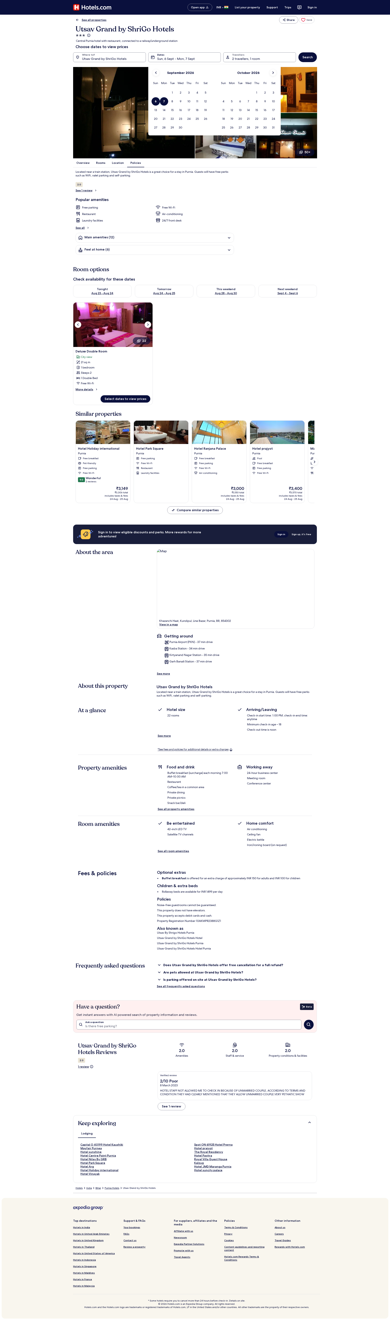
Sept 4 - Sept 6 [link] (287, 293)
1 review (83, 1066)
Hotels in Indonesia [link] (84, 1259)
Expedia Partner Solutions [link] (189, 1243)
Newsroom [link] (180, 1237)
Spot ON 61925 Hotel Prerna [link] (213, 1144)
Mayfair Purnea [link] (91, 1148)
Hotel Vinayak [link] (90, 1174)
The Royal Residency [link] (208, 1152)
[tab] (87, 1133)
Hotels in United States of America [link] (94, 1253)
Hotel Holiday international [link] (99, 1170)
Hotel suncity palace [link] (208, 1170)
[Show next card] (314, 462)
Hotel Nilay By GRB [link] (93, 1159)
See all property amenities (176, 809)
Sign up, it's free (301, 534)
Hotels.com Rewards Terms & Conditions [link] (241, 1258)
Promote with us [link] (184, 1250)
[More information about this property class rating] (88, 35)
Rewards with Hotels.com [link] (290, 1246)
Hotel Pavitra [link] (203, 1155)
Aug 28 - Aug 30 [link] (226, 293)
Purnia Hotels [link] (112, 1188)
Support (272, 7)
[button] (172, 93)
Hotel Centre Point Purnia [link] (98, 1155)
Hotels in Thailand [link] (83, 1246)
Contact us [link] (130, 1240)
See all (80, 228)
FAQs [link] (126, 1233)
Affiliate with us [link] (183, 1230)
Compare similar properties (198, 510)
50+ (307, 152)
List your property (247, 7)
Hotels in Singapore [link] (84, 1266)
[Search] (309, 1024)
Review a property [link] (134, 1246)
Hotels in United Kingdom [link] (88, 1240)
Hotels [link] (79, 1188)
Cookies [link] (229, 1240)
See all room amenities (173, 851)
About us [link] (280, 1227)
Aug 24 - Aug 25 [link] (164, 293)
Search (307, 57)
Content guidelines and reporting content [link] (244, 1248)
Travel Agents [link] (182, 1256)
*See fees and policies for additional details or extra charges (193, 749)
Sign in (312, 7)
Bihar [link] (98, 1188)
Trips (287, 7)
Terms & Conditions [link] (236, 1227)
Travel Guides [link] (283, 1240)
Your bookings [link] (132, 1227)
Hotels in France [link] (82, 1279)
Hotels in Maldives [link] (84, 1272)
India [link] (89, 1188)
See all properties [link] (94, 20)
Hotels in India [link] (81, 1227)
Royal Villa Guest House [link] (210, 1159)
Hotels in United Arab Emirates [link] (91, 1233)
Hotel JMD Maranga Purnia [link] (212, 1166)
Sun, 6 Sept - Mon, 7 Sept (176, 59)
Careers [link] (279, 1233)
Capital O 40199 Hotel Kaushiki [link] (101, 1144)
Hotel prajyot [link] (203, 1148)
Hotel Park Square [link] (92, 1163)
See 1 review (84, 190)
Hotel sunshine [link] (91, 1152)
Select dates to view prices (125, 399)
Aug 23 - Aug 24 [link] (102, 293)
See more (163, 673)
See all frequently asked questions (181, 986)
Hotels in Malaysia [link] (84, 1285)
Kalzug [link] (199, 1163)
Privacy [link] (228, 1233)
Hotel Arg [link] (87, 1166)
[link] (306, 19)
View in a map (168, 624)
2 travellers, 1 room (246, 59)
